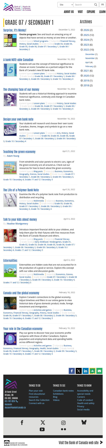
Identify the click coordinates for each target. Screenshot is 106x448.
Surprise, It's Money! (14, 30)
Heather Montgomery (17, 223)
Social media (83, 409)
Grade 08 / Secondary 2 (45, 138)
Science (33, 174)
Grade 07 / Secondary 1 (48, 46)
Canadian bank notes (63, 390)
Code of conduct (85, 400)
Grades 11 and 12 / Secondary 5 (39, 179)
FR (102, 4)
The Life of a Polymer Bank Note (21, 190)
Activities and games (43, 310)
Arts (58, 133)
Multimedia (39, 200)
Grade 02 (23, 244)
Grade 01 (67, 241)
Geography (24, 174)
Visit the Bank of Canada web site (81, 443)
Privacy (80, 406)
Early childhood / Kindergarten (48, 241)
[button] (72, 371)
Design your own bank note (18, 119)
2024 (86, 39)
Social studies (33, 43)
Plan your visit (36, 390)
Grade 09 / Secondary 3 (41, 79)
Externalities (10, 260)
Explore (91, 12)
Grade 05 (23, 46)
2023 (86, 44)
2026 (86, 30)
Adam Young (13, 155)
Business (58, 171)
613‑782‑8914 (10, 401)
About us (69, 12)
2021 (86, 70)
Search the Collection (39, 400)
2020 (86, 75)
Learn (102, 12)
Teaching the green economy (19, 152)
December (90, 54)
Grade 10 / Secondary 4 (63, 79)
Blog (55, 396)
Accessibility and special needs (85, 392)
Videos (56, 400)
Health (43, 348)
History (22, 43)
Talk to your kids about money (20, 219)
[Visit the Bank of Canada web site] (27, 443)
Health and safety (85, 403)
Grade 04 (68, 43)
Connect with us (36, 403)
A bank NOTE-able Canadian (18, 60)
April (87, 62)
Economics (68, 171)
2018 (86, 85)
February (89, 66)
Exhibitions (58, 393)
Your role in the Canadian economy (22, 329)
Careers (81, 396)
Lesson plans (39, 73)
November (90, 58)
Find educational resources (37, 395)
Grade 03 (59, 43)
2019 (86, 80)
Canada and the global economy (21, 293)
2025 (86, 35)
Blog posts (38, 171)
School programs (41, 41)
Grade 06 (33, 46)
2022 (86, 49)
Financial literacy (67, 41)
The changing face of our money (21, 89)
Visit (80, 12)
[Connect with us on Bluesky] (84, 423)
